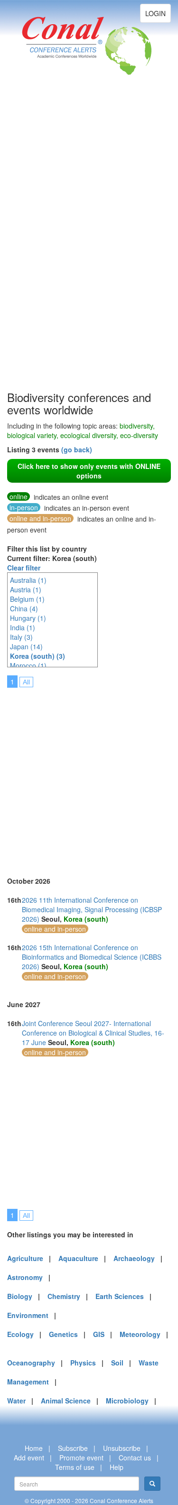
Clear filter (23, 567)
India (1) (22, 627)
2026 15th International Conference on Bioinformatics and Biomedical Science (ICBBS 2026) (91, 957)
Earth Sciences (119, 1296)
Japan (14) (26, 646)
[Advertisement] (45, 246)
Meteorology (140, 1334)
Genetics (63, 1334)
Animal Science (66, 1400)
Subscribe (73, 1448)
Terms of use (74, 1467)
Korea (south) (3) (37, 656)
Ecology (20, 1334)
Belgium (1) (27, 599)
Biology (19, 1296)
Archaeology (134, 1258)
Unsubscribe (122, 1448)
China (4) (24, 608)
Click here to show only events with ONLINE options (89, 470)
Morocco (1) (28, 665)
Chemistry (63, 1296)
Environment (27, 1315)
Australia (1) (28, 580)
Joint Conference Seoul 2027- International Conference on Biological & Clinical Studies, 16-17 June (93, 1033)
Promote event (81, 1457)
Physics (83, 1362)
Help (116, 1467)
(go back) (76, 449)
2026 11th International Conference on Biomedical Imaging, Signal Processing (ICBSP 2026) (92, 909)
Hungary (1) (28, 618)
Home (34, 1448)
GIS (98, 1334)
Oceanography (31, 1362)
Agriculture (25, 1258)
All (26, 682)
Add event (29, 1457)
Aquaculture (78, 1258)
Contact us (135, 1457)
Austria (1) (25, 589)
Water (16, 1400)
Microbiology (127, 1400)
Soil (117, 1362)
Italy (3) (21, 637)
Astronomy (25, 1277)
